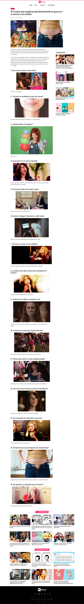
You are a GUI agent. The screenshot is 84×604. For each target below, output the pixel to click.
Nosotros (44, 601)
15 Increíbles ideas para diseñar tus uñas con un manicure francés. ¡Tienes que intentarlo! (64, 67)
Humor (12, 8)
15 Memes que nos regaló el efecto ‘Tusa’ (63, 83)
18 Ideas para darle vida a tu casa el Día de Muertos (65, 98)
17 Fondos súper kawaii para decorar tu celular (63, 114)
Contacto (39, 601)
